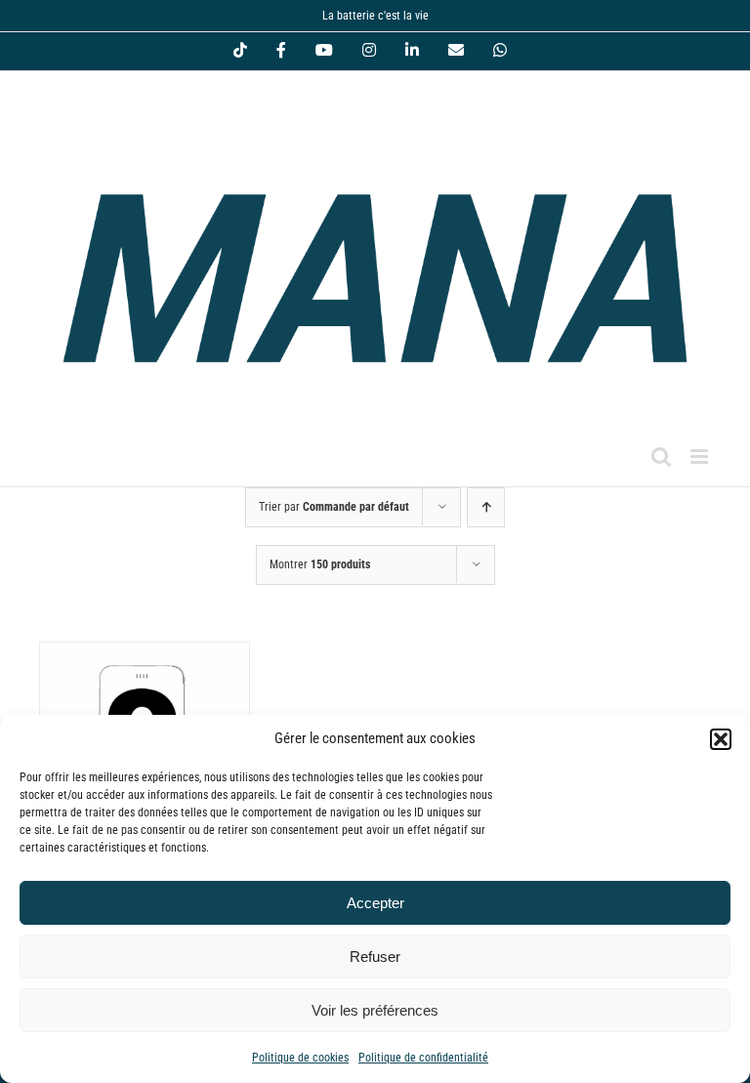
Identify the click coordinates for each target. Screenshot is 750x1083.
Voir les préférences (375, 1010)
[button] (720, 739)
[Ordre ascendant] (486, 507)
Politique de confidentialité (423, 1057)
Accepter (375, 903)
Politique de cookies (300, 1057)
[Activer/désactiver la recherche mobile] (661, 456)
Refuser (375, 956)
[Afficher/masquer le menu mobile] (700, 456)
